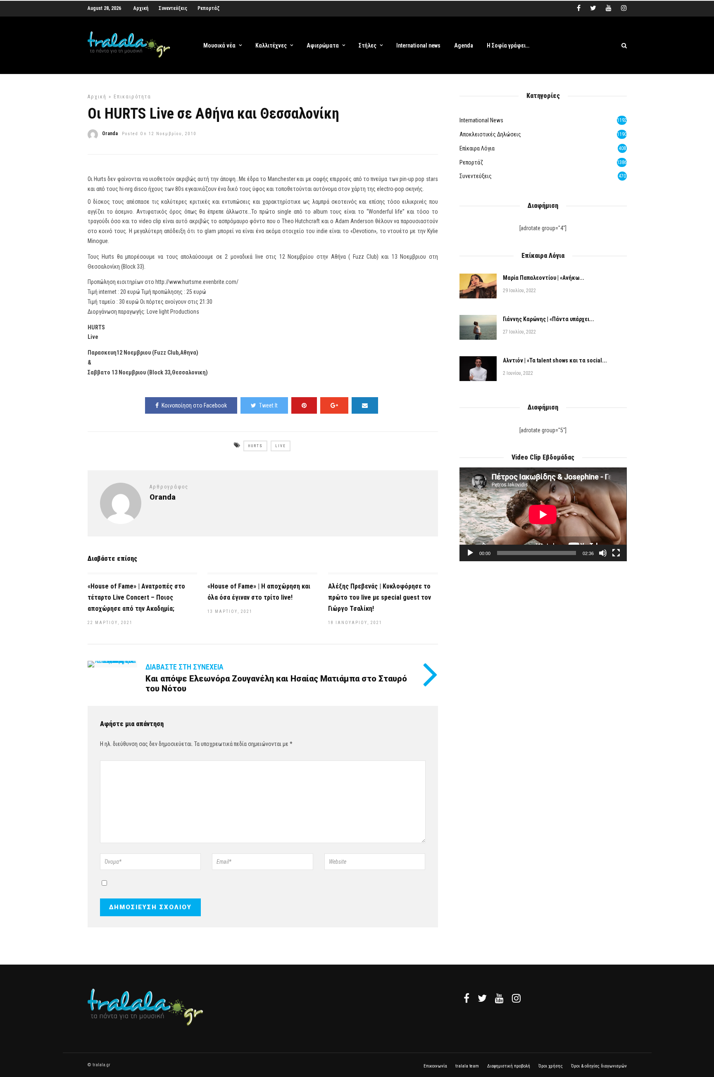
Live (280, 446)
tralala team (467, 1066)
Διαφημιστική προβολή (508, 1066)
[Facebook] (466, 998)
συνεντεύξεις (475, 176)
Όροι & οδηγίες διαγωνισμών (599, 1066)
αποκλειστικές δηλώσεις (490, 134)
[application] (542, 514)
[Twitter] (482, 998)
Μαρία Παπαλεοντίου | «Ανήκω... (543, 277)
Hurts (255, 446)
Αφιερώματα (323, 45)
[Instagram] (624, 8)
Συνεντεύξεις (173, 8)
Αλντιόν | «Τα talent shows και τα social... (555, 360)
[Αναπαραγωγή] (470, 553)
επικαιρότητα (132, 97)
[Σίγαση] (603, 553)
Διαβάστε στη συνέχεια (184, 666)
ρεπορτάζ (471, 162)
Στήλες (367, 45)
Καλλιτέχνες (271, 45)
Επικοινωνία (435, 1066)
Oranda (110, 133)
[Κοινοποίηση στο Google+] (334, 405)
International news (418, 45)
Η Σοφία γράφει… (508, 45)
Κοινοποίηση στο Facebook (194, 405)
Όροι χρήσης (550, 1066)
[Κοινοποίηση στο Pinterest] (304, 405)
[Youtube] (609, 8)
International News (481, 120)
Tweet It (268, 405)
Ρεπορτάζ (208, 8)
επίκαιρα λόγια (477, 148)
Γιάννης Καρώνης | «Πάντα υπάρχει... (548, 319)
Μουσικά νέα (219, 45)
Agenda (463, 45)
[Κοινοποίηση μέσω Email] (365, 405)
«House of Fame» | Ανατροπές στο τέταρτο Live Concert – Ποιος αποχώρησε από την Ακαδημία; (136, 597)
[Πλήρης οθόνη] (616, 553)
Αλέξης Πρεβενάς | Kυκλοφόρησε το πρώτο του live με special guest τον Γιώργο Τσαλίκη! (379, 597)
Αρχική (140, 8)
